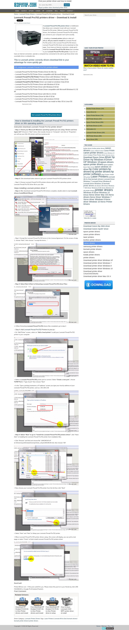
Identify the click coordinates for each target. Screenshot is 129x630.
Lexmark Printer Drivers (27, 14)
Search (24, 11)
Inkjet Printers (105, 174)
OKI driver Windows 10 (106, 188)
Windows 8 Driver (91, 192)
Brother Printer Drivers (93, 108)
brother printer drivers (98, 148)
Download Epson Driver (93, 157)
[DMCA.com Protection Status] (108, 629)
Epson (31, 11)
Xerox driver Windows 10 (96, 200)
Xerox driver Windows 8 (94, 199)
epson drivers (107, 162)
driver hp (110, 157)
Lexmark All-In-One (60, 618)
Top (113, 626)
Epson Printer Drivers (93, 122)
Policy (62, 11)
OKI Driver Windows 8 (92, 188)
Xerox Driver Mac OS (98, 195)
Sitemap (104, 626)
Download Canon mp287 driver (95, 229)
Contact (70, 11)
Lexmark (49, 11)
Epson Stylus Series (88, 167)
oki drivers (97, 186)
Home (17, 11)
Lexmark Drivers (26, 23)
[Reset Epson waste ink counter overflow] (99, 66)
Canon (38, 11)
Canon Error (90, 112)
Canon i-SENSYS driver (97, 150)
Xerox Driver (90, 139)
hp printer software (98, 172)
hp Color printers (98, 169)
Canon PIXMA (109, 151)
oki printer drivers (89, 190)
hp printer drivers (101, 171)
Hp (43, 11)
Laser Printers (48, 618)
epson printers (108, 164)
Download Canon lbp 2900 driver (96, 226)
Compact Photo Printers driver (96, 155)
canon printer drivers (93, 152)
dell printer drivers (110, 155)
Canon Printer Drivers (93, 115)
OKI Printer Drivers (92, 136)
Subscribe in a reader (90, 218)
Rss (109, 626)
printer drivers (33, 621)
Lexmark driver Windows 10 (93, 183)
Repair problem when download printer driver (52, 7)
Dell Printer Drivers (92, 119)
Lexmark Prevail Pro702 (32, 329)
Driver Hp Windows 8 (94, 159)
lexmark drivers (72, 618)
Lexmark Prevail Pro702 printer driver (56, 26)
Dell (56, 11)
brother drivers (87, 148)
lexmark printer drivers (21, 621)
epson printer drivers (93, 164)
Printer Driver (26, 4)
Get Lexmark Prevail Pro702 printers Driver (46, 115)
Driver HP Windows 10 (97, 160)
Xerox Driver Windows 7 (100, 197)
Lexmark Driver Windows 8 (101, 181)
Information (90, 129)
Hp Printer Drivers (92, 125)
